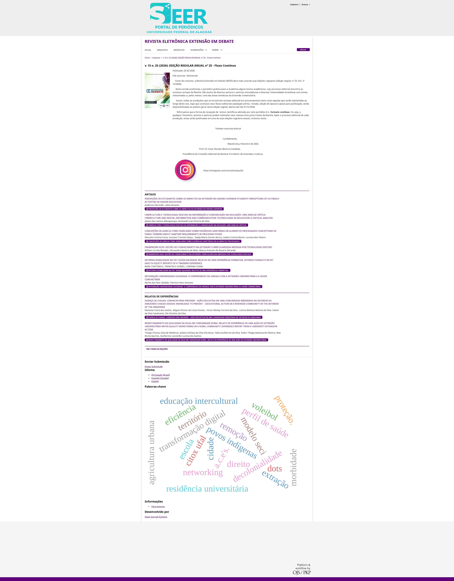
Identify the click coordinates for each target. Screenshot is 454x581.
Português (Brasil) (160, 375)
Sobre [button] (215, 50)
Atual (148, 50)
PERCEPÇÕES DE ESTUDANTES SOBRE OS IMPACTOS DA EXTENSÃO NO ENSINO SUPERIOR (185, 209)
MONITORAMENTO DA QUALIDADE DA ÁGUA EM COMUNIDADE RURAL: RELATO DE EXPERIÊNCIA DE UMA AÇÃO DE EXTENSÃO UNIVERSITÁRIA (211, 326)
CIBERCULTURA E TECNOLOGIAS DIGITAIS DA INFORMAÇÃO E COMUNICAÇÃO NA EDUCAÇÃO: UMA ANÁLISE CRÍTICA (197, 225)
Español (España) (160, 378)
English (155, 381)
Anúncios (179, 50)
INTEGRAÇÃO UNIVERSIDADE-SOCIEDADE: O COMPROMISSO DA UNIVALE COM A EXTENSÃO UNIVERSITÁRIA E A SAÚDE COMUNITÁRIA (204, 286)
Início (147, 57)
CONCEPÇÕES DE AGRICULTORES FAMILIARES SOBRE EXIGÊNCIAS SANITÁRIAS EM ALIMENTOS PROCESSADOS (194, 241)
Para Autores (158, 506)
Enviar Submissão (154, 366)
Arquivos (162, 50)
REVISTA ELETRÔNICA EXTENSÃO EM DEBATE (189, 41)
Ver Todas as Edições (157, 349)
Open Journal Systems (156, 516)
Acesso (305, 4)
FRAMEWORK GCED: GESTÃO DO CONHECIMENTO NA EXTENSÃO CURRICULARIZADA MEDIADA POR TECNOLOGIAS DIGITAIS (208, 247)
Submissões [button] (197, 50)
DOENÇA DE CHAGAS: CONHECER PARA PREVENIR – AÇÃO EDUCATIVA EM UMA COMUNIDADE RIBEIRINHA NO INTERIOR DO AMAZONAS (212, 303)
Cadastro (294, 4)
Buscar (303, 49)
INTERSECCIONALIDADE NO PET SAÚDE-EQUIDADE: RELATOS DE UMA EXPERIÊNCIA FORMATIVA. (188, 270)
